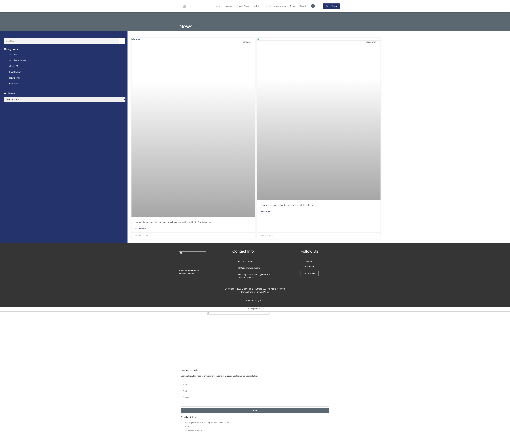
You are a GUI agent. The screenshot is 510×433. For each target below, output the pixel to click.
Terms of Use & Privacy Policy (255, 292)
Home (217, 6)
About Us (228, 6)
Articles (13, 54)
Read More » (140, 229)
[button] (313, 6)
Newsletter (14, 77)
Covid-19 (13, 66)
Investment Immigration (276, 6)
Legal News (15, 72)
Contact (302, 6)
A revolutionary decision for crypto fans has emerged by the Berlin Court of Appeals (174, 222)
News (292, 6)
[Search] (122, 41)
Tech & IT (257, 6)
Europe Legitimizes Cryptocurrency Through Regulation (287, 205)
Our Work (14, 83)
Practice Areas (243, 6)
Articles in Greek (17, 60)
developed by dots (255, 300)
